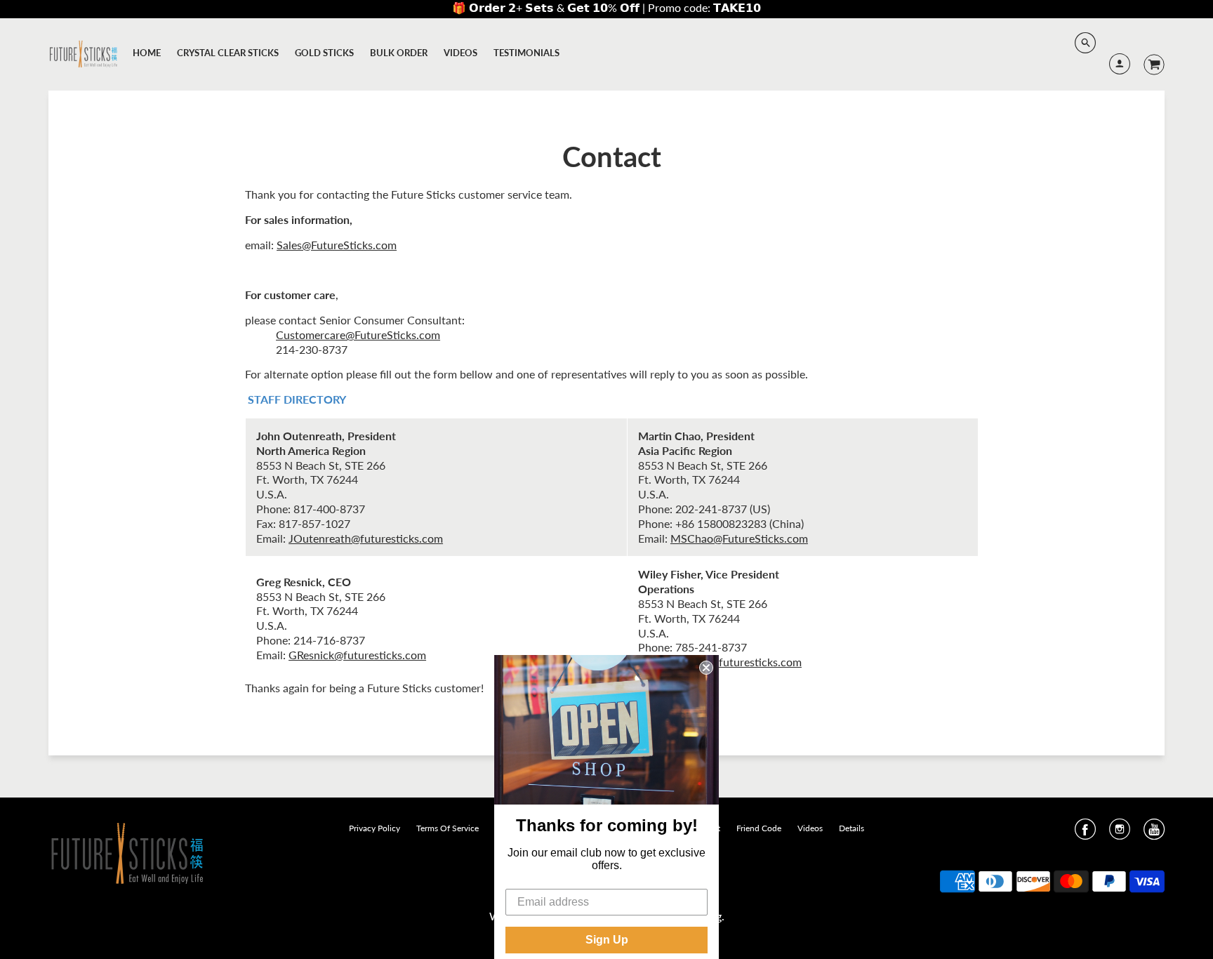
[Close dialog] (706, 668)
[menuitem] (147, 52)
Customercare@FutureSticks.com (358, 334)
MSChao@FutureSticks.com (739, 538)
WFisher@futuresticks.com (735, 661)
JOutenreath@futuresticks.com (366, 538)
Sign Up (606, 940)
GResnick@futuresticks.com (357, 654)
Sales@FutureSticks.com (337, 244)
